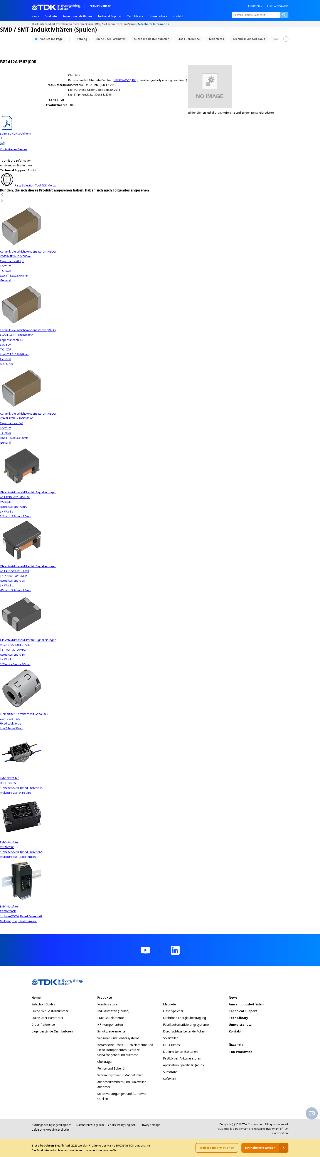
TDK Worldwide (277, 6)
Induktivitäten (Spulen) (80, 24)
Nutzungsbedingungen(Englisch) (52, 1125)
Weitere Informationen (216, 1148)
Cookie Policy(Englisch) (122, 1125)
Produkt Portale (55, 24)
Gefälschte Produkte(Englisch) (50, 1129)
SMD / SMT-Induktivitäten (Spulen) (115, 24)
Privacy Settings (150, 1125)
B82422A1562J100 (125, 80)
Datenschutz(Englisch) (90, 1125)
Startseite (38, 24)
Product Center (99, 6)
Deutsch (254, 6)
